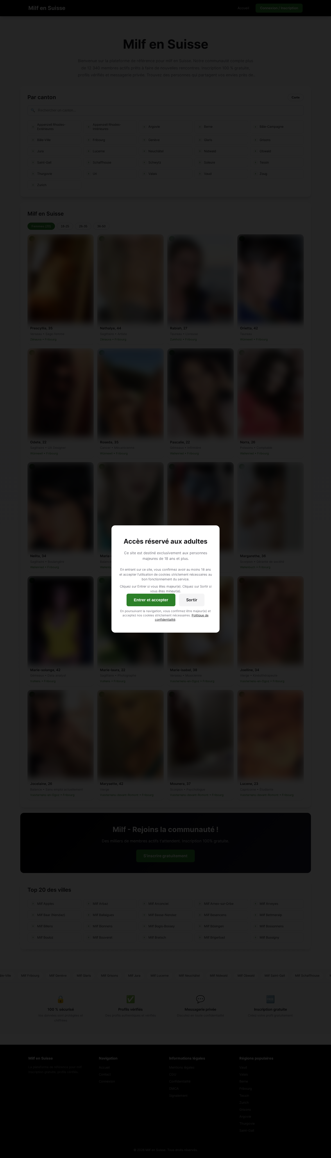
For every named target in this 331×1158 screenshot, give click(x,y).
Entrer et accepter (151, 600)
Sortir (191, 599)
